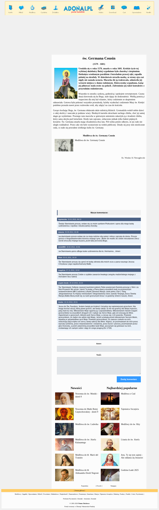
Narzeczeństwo (73, 494)
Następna (113, 486)
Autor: (99, 344)
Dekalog (116, 494)
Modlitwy (18, 494)
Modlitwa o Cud (128, 394)
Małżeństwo (55, 494)
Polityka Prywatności (69, 499)
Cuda (133, 494)
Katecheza (90, 494)
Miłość (40, 494)
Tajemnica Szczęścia (130, 409)
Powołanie (46, 494)
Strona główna (79, 490)
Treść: (98, 355)
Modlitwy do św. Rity (130, 424)
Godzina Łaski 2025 (130, 470)
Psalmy (122, 494)
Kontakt (93, 499)
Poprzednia (84, 486)
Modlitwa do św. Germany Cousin (90, 140)
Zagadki (24, 494)
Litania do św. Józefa (130, 439)
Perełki (128, 494)
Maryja (96, 494)
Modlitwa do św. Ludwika (86, 424)
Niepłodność (64, 494)
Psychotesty (139, 494)
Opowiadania (32, 494)
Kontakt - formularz (84, 499)
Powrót (99, 486)
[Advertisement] (26, 75)
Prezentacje (82, 494)
